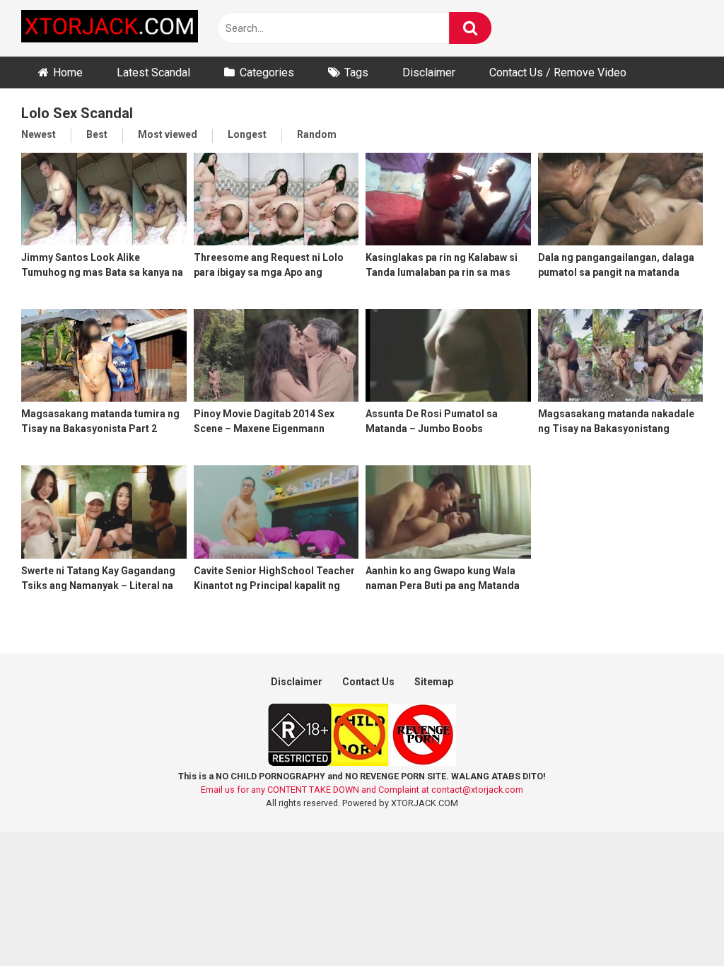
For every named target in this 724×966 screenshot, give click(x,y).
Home (68, 72)
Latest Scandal (153, 72)
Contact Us (368, 681)
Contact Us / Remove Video (557, 72)
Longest (247, 134)
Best (96, 134)
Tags (356, 72)
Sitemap (433, 681)
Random (317, 134)
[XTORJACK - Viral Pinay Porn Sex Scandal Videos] (109, 28)
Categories (267, 72)
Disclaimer (428, 72)
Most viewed (167, 134)
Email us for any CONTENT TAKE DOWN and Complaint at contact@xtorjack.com (362, 789)
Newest (38, 134)
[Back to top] (677, 923)
